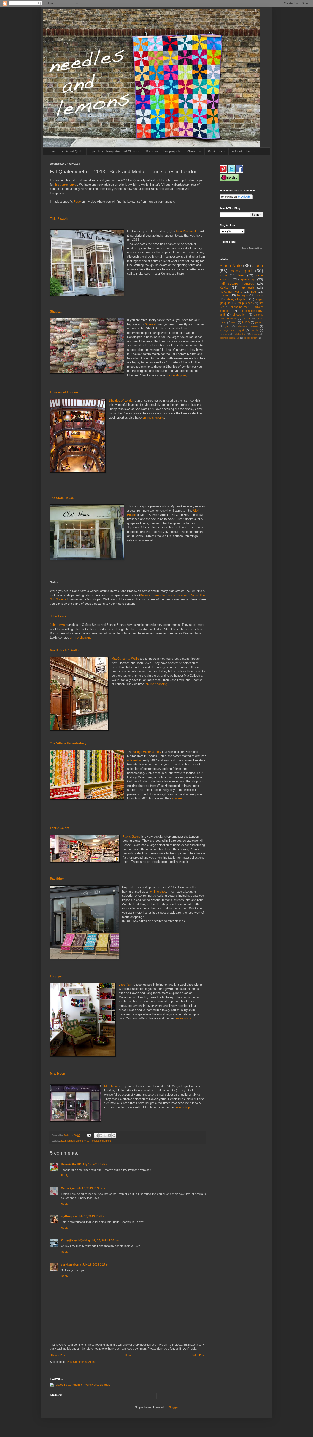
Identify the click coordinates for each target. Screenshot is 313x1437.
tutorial (246, 318)
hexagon (242, 295)
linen (241, 275)
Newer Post (58, 1355)
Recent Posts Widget (252, 248)
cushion (224, 295)
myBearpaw (69, 1216)
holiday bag (240, 334)
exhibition (225, 334)
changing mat (239, 307)
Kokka (224, 287)
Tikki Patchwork (186, 231)
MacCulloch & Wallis (125, 658)
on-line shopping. (156, 684)
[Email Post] (89, 1135)
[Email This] (96, 1135)
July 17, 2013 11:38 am (90, 1188)
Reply (64, 1175)
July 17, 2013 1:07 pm (105, 1240)
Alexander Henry (231, 291)
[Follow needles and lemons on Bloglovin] (236, 198)
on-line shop (158, 891)
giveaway (248, 279)
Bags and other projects (163, 151)
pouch (254, 330)
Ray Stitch (57, 878)
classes (177, 798)
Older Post (198, 1355)
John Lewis (57, 624)
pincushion (239, 314)
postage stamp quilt (232, 330)
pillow (259, 295)
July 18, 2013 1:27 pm (96, 1264)
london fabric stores (78, 1140)
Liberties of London (121, 400)
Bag (253, 291)
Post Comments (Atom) (81, 1362)
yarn (227, 326)
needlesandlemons (101, 1140)
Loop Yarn (125, 984)
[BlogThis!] (100, 1135)
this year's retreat (65, 184)
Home (50, 151)
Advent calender (243, 151)
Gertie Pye (68, 1188)
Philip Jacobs (245, 303)
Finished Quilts (72, 151)
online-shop (134, 760)
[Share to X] (105, 1135)
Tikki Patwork (59, 218)
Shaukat (150, 324)
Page (77, 201)
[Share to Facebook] (109, 1135)
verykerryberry (71, 1264)
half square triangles (237, 283)
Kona (223, 275)
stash (257, 265)
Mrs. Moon (111, 1086)
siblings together (237, 299)
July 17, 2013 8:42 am (96, 1164)
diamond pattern (248, 326)
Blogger (173, 1407)
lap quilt (247, 287)
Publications (216, 151)
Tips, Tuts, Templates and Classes (114, 151)
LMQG (246, 322)
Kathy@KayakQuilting (75, 1240)
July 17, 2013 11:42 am (92, 1216)
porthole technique (229, 338)
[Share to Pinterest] (113, 1135)
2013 (63, 1140)
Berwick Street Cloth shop (157, 595)
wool (233, 322)
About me (194, 151)
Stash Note (231, 265)
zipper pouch (250, 338)
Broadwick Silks (187, 595)
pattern (259, 322)
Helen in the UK (71, 1164)
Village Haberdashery (147, 752)
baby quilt (241, 270)
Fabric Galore (131, 836)
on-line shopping (176, 375)
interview (255, 334)
